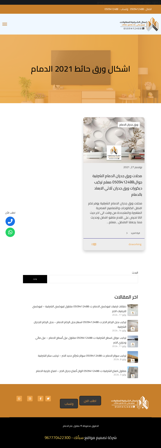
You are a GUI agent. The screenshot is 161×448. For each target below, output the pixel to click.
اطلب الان (90, 401)
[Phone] (10, 221)
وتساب (69, 404)
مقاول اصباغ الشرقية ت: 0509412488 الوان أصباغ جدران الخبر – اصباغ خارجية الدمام (81, 371)
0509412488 (137, 9)
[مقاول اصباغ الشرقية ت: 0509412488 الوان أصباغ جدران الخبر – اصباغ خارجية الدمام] (132, 372)
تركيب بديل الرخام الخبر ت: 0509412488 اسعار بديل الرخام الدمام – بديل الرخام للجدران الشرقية (80, 324)
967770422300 (57, 437)
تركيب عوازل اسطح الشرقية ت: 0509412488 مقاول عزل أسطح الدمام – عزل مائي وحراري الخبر (80, 340)
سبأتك (79, 437)
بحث (35, 279)
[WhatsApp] (10, 232)
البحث (135, 272)
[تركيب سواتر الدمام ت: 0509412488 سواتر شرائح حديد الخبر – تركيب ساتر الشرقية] (132, 357)
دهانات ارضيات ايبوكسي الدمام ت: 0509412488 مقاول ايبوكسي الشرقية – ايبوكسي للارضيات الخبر (79, 308)
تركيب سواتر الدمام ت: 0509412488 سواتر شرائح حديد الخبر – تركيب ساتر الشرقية (82, 355)
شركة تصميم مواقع (100, 437)
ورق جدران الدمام (128, 124)
